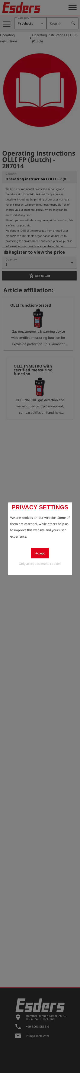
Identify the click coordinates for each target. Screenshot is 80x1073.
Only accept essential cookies (40, 563)
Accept (40, 553)
